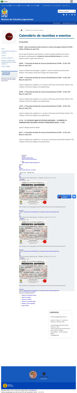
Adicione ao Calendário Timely (29, 295)
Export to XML (25, 305)
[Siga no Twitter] (66, 14)
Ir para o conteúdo (6, 5)
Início (3, 48)
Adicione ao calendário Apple (28, 301)
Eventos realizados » (8, 58)
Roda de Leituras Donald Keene (29, 159)
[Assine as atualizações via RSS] (75, 14)
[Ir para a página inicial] (21, 30)
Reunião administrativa (27, 158)
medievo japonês (33, 162)
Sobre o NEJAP (6, 66)
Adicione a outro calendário (28, 303)
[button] (26, 293)
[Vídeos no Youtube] (69, 14)
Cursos (4, 55)
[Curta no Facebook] (63, 14)
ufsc (39, 162)
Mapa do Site (65, 5)
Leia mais (21, 210)
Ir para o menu (16, 5)
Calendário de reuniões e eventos (9, 52)
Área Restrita (57, 23)
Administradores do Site (69, 23)
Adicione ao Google (26, 297)
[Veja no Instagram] (72, 14)
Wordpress (33, 390)
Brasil (6, 1)
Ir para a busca (25, 5)
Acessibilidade (47, 5)
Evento (23, 156)
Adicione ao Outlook (26, 299)
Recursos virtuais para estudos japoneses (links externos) (9, 62)
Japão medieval (25, 162)
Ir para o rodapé (34, 5)
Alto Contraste (56, 5)
